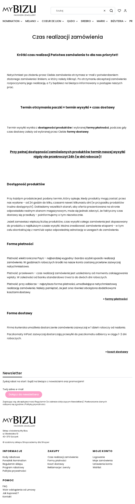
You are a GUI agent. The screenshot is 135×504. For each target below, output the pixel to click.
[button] (111, 10)
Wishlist (97, 467)
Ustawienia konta (102, 464)
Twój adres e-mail (13, 389)
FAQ (5, 486)
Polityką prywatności (35, 404)
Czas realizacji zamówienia (63, 457)
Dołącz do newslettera (24, 394)
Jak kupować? (11, 493)
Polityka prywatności (14, 470)
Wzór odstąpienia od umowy (19, 489)
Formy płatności (57, 460)
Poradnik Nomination (14, 460)
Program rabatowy (13, 467)
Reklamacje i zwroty (59, 467)
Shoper (45, 442)
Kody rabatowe (11, 457)
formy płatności (116, 299)
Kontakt (7, 496)
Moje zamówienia (103, 460)
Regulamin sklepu (13, 464)
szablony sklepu (13, 442)
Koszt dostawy (56, 464)
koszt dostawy (117, 352)
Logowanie (99, 457)
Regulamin (40, 401)
